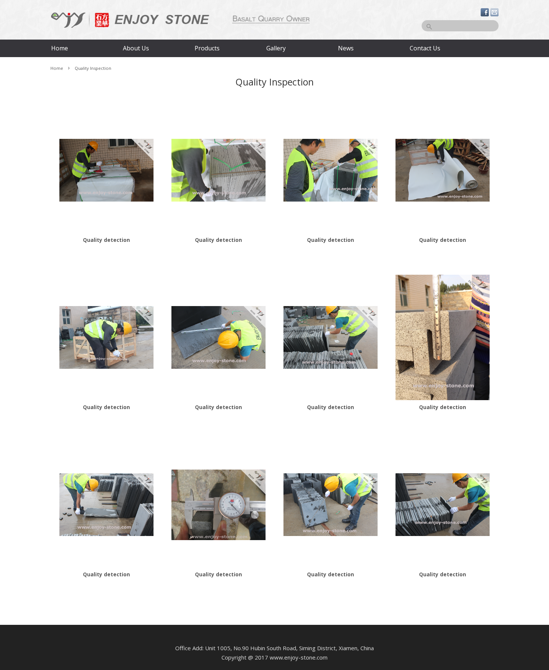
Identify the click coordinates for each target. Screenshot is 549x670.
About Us (136, 48)
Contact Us (424, 48)
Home (59, 48)
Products (207, 48)
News (346, 48)
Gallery (276, 48)
